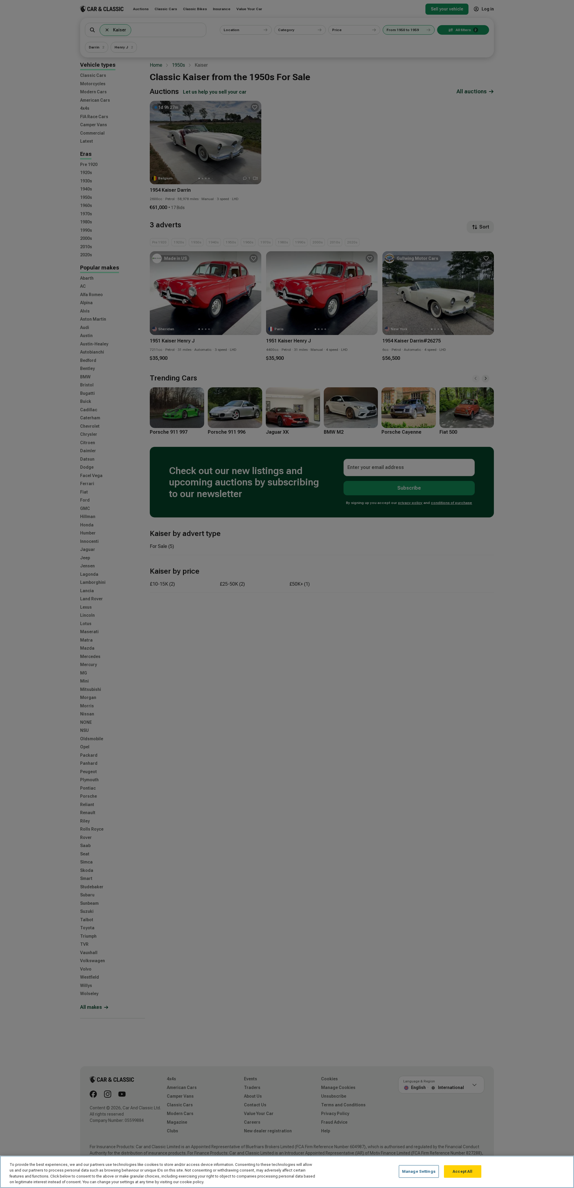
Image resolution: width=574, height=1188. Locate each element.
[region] (287, 1172)
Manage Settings (419, 1171)
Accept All (462, 1171)
